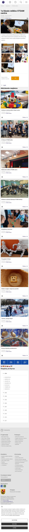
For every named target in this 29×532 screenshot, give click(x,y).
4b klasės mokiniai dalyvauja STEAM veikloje (11, 199)
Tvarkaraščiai (6, 430)
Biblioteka (17, 444)
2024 (6, 396)
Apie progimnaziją (4, 436)
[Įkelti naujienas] (10, 2)
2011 (6, 420)
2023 (6, 399)
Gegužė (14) (7, 381)
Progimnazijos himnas (5, 442)
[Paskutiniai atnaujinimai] (15, 2)
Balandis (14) (8, 383)
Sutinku (14, 527)
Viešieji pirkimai (4, 463)
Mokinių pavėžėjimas (19, 439)
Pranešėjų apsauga (19, 465)
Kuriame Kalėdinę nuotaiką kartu (9, 348)
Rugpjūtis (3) (8, 377)
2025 (6, 392)
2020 (6, 410)
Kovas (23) (7, 385)
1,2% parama (3, 465)
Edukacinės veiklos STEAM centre (9, 169)
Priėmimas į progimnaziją (6, 445)
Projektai (3, 462)
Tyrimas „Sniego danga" (7, 318)
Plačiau (24, 117)
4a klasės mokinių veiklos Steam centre (10, 110)
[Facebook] (2, 486)
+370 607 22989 (5, 500)
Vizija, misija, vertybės (5, 438)
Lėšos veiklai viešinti (5, 460)
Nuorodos (17, 456)
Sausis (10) (7, 389)
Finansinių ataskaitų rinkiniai (7, 459)
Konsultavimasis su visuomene (21, 460)
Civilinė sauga (18, 468)
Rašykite (3, 480)
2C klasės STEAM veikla (7, 140)
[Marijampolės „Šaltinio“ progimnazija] (3, 2)
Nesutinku (14, 524)
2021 (6, 406)
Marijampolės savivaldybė (15, 491)
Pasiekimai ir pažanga (5, 439)
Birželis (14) (7, 379)
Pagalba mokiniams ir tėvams (21, 438)
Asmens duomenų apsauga (20, 459)
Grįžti (4, 85)
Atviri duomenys (18, 471)
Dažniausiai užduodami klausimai (19, 463)
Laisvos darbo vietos (19, 457)
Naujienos (8, 5)
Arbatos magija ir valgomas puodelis (10, 288)
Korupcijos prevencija (19, 466)
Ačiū (14, 78)
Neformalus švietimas (19, 436)
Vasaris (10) (7, 387)
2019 (6, 413)
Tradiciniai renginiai (5, 444)
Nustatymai (14, 520)
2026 (6, 373)
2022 (6, 403)
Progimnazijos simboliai (6, 441)
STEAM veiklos (15, 5)
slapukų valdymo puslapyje (14, 515)
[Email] (5, 486)
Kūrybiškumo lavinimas (6, 229)
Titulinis (2, 5)
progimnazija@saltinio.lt (8, 501)
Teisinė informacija (19, 469)
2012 (6, 417)
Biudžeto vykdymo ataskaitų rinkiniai (6, 457)
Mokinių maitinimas (19, 441)
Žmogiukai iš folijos (6, 259)
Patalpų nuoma (18, 442)
